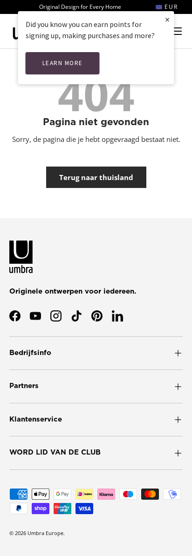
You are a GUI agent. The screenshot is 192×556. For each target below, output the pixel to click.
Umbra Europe (45, 532)
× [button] (167, 19)
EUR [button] (170, 7)
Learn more (62, 63)
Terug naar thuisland (96, 177)
